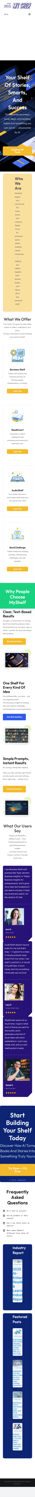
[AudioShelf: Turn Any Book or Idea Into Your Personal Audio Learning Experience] (17, 1361)
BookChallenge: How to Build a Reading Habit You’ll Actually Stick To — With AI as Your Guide (19, 1347)
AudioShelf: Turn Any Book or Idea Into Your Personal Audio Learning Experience (17, 1378)
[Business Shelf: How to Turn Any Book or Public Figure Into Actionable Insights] (17, 1424)
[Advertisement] (17, 36)
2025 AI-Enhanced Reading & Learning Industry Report (21, 1284)
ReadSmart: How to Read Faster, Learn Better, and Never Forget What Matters (17, 1410)
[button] (17, 1211)
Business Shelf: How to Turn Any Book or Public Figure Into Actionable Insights (17, 1441)
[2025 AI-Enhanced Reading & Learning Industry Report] (17, 1261)
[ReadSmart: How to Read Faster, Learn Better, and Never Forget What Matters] (17, 1393)
